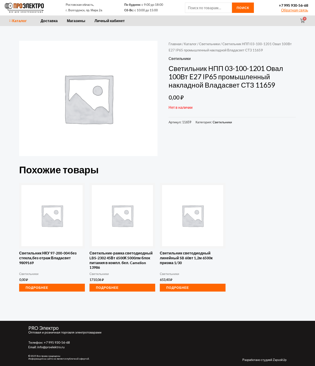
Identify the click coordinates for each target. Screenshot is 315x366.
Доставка (49, 20)
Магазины (76, 20)
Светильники (209, 44)
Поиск (243, 8)
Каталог (190, 44)
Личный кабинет (110, 20)
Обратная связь (294, 10)
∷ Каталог (18, 20)
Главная (175, 44)
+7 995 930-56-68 (293, 5)
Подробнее (37, 287)
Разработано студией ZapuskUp (264, 360)
